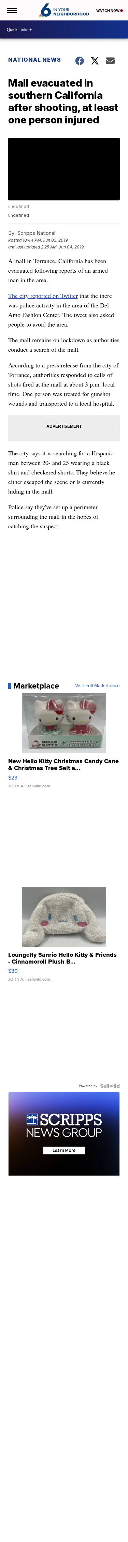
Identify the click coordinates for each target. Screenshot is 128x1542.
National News (34, 59)
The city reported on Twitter (43, 295)
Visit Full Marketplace (97, 685)
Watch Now (108, 11)
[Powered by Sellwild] (110, 1086)
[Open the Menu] (11, 10)
